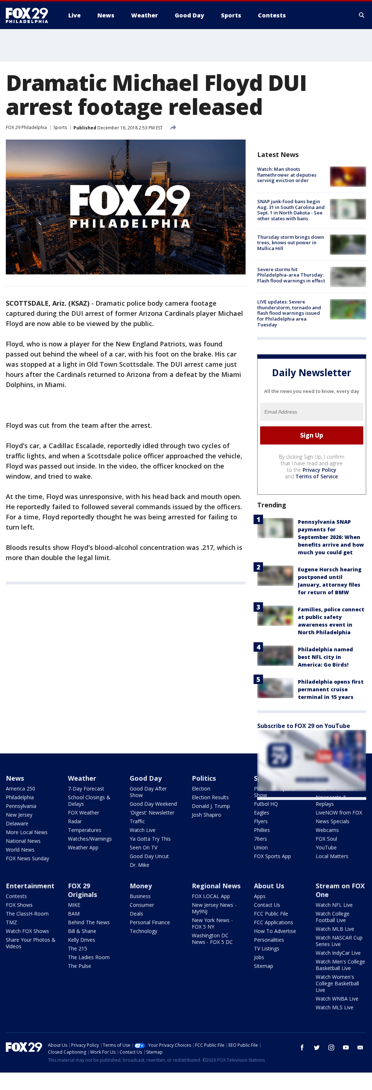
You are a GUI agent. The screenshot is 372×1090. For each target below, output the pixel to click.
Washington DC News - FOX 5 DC (212, 938)
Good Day (146, 778)
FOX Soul (326, 838)
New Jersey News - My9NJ (214, 908)
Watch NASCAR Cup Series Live (339, 941)
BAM (74, 913)
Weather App (83, 847)
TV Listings (266, 948)
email (360, 1047)
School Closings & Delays (89, 800)
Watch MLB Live (335, 928)
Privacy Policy (319, 469)
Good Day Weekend (153, 803)
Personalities (269, 939)
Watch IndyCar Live (338, 952)
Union (261, 847)
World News (20, 849)
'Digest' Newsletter (152, 812)
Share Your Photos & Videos (31, 943)
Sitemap (263, 965)
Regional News (216, 885)
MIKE (74, 904)
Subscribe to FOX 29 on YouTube (303, 726)
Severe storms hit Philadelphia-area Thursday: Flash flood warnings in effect (291, 275)
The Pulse (79, 965)
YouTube (326, 847)
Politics (204, 778)
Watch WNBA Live (337, 998)
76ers (260, 838)
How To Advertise (275, 931)
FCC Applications (273, 922)
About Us (269, 885)
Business (140, 896)
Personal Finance (150, 922)
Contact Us (267, 904)
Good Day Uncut (149, 856)
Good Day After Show (148, 792)
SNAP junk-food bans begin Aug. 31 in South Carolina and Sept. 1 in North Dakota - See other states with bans (291, 210)
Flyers (261, 821)
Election (201, 788)
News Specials (332, 821)
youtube (346, 1047)
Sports (60, 127)
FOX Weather (83, 812)
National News (23, 840)
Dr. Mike (139, 864)
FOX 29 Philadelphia (26, 127)
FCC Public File (271, 913)
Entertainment (30, 885)
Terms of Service (316, 476)
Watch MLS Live (334, 1007)
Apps (260, 896)
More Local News (27, 832)
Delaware (17, 823)
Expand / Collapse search (361, 15)
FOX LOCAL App (211, 896)
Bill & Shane (82, 931)
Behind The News (89, 922)
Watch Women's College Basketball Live (337, 983)
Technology (143, 931)
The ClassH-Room (27, 913)
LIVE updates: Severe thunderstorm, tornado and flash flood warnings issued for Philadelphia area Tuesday (289, 312)
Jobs (259, 957)
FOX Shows (19, 904)
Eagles (261, 812)
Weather (82, 778)
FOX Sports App (272, 856)
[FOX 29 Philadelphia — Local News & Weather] (30, 15)
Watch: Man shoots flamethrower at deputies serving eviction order (286, 175)
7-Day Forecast (86, 788)
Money (141, 885)
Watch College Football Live (332, 917)
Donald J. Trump (211, 806)
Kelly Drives (81, 939)
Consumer (142, 904)
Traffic (137, 821)
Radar (75, 821)
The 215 (77, 948)
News (15, 778)
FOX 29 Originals (82, 890)
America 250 (20, 788)
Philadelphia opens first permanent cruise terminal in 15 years (331, 689)
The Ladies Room (89, 957)
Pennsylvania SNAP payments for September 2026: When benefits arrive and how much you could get (331, 537)
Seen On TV (143, 847)
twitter (317, 1047)
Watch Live (142, 829)
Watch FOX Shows (27, 931)
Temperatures (84, 829)
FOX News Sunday (27, 858)
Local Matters (332, 856)
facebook (302, 1047)
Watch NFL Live (334, 904)
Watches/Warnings (90, 838)
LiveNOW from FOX (339, 812)
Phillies (262, 829)
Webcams (327, 829)
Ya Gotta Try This (150, 838)
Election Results (210, 797)
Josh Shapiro (206, 814)
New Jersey (19, 814)
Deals (136, 913)
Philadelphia (20, 797)
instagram (331, 1047)
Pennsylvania (21, 806)
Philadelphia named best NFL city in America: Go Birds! (325, 657)
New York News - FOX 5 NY (212, 923)
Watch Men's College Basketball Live (340, 965)
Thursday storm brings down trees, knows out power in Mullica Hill (290, 243)
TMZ (11, 922)
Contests (16, 896)
